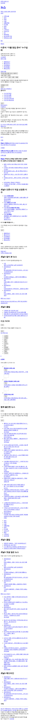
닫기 (2, 137)
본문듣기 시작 (4, 85)
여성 (9, 75)
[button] (7, 61)
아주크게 (11, 98)
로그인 (3, 708)
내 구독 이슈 (4, 333)
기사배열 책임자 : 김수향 (9, 710)
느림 (9, 77)
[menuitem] (16, 62)
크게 (10, 96)
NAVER (12, 718)
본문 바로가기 (5, 1)
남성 (5, 75)
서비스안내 (15, 708)
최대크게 (11, 100)
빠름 (17, 77)
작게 (10, 93)
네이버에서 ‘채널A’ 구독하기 (12, 182)
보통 (13, 77)
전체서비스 (8, 708)
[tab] (6, 16)
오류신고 (21, 708)
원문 (3, 57)
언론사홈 (3, 155)
